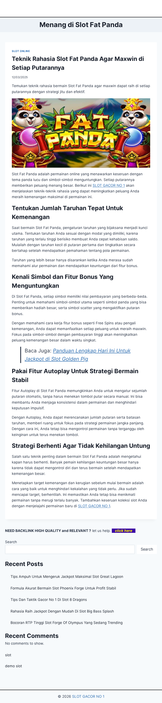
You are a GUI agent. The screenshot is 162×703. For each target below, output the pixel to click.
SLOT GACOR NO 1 (88, 696)
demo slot (13, 666)
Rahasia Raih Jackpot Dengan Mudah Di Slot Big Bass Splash (62, 611)
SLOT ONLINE (21, 51)
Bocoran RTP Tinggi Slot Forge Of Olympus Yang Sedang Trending (67, 623)
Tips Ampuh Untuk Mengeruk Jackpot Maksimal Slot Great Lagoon (67, 576)
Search (11, 542)
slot (8, 655)
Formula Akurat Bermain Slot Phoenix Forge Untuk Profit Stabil (63, 588)
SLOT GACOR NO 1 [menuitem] (109, 185)
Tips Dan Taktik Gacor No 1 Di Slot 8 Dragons (49, 599)
